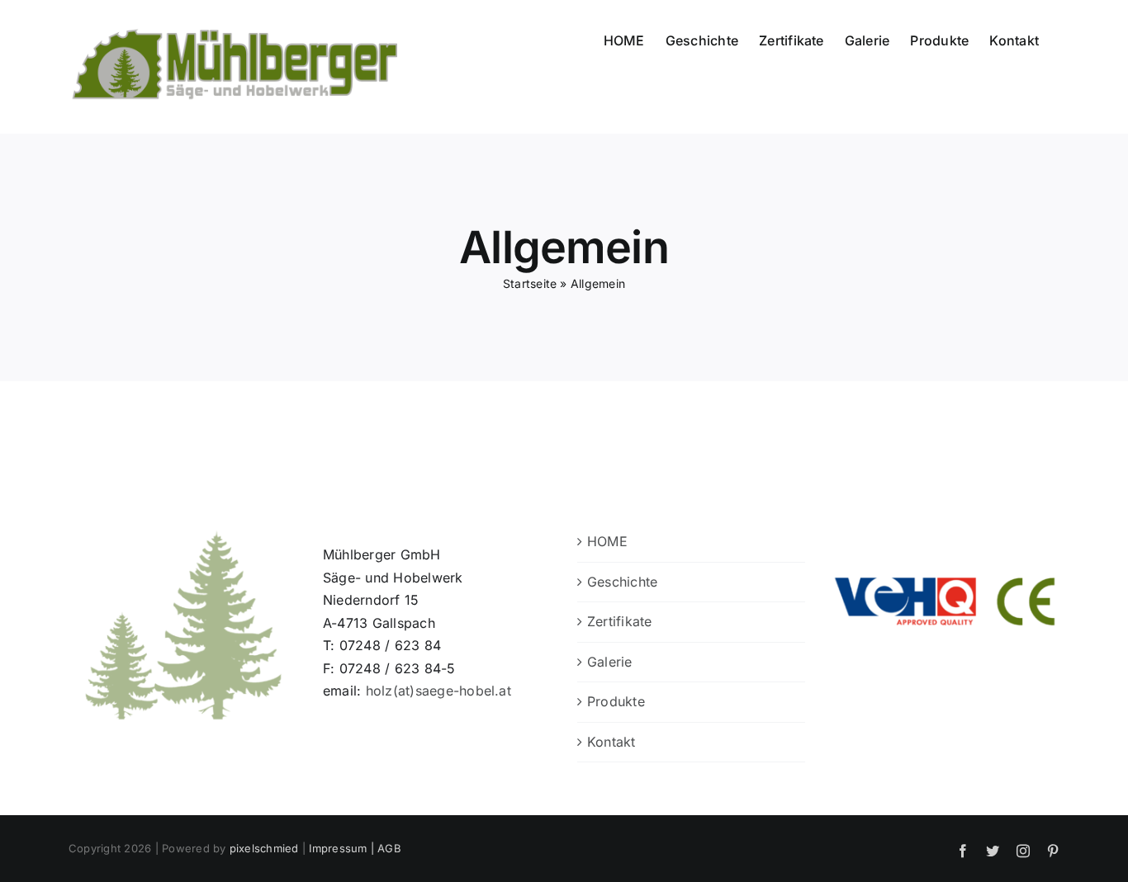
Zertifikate (619, 621)
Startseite (530, 283)
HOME (607, 541)
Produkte (616, 701)
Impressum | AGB (355, 848)
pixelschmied (264, 848)
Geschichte (622, 581)
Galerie (610, 661)
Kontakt (611, 741)
